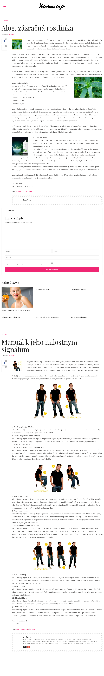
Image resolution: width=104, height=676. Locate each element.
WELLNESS (5, 20)
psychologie (24, 629)
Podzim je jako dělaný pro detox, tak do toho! (16, 310)
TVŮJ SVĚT (4, 334)
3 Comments (11, 210)
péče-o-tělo (23, 191)
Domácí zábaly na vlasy (78, 290)
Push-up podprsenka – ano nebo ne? (48, 317)
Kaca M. (11, 34)
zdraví (31, 191)
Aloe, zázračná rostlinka (37, 27)
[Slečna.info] (52, 6)
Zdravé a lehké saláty (42, 290)
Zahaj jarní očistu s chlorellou (11, 317)
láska (17, 629)
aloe (17, 191)
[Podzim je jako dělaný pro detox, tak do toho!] (17, 297)
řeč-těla (32, 629)
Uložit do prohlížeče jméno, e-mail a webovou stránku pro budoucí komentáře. (34, 265)
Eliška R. (11, 355)
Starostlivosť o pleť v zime (79, 317)
